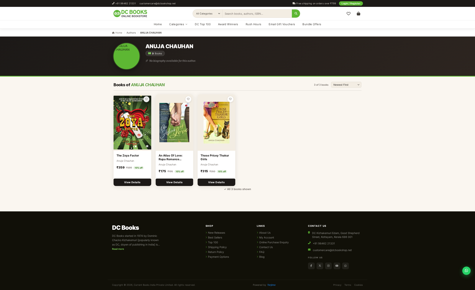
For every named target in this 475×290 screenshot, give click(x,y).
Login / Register (351, 3)
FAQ (261, 251)
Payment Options (218, 256)
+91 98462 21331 (125, 3)
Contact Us (266, 247)
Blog (262, 256)
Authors (131, 32)
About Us (265, 232)
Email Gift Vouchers (282, 24)
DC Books (125, 228)
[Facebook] (311, 266)
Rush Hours (253, 24)
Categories (176, 24)
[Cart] (358, 13)
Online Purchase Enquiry (274, 242)
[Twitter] (320, 266)
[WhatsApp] (345, 266)
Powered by (264, 285)
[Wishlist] (348, 13)
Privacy (337, 285)
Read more (118, 249)
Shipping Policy (217, 247)
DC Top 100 (203, 24)
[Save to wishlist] (146, 99)
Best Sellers (215, 237)
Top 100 (213, 242)
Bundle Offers (311, 24)
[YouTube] (337, 266)
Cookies (358, 285)
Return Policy (216, 251)
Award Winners (228, 24)
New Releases (216, 232)
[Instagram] (328, 266)
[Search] (296, 13)
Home (158, 24)
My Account (266, 237)
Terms (347, 285)
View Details (132, 182)
